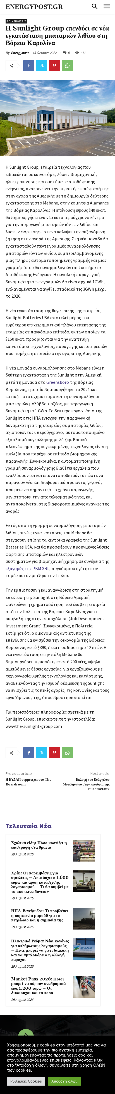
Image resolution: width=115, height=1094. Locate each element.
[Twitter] (41, 65)
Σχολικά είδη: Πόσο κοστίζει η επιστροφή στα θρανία (39, 845)
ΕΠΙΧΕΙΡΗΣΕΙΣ (16, 21)
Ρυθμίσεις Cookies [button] (26, 1081)
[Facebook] (28, 65)
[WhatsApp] (67, 65)
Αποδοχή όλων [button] (64, 1081)
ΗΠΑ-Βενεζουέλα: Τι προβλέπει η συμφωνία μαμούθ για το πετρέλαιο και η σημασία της (39, 915)
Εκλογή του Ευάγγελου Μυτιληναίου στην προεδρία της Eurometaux (86, 784)
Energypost (20, 52)
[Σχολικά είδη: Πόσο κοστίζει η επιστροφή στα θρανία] (84, 851)
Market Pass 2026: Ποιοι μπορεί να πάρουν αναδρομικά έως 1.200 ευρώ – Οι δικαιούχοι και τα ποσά (38, 986)
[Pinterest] (54, 65)
